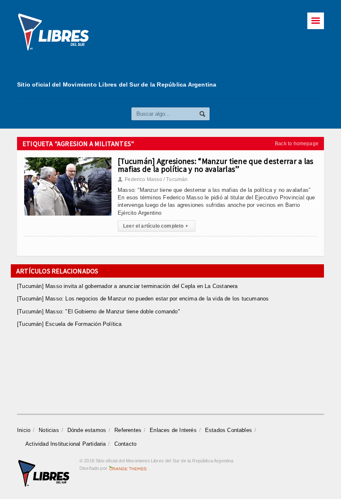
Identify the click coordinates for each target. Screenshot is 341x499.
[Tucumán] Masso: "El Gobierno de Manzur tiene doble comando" (98, 311)
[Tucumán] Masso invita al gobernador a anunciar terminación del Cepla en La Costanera (127, 286)
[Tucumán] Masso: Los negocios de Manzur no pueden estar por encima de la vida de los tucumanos (143, 298)
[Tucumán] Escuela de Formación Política (69, 324)
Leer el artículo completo (155, 226)
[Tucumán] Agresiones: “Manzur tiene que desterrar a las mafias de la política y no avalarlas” (216, 165)
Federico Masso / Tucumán (153, 179)
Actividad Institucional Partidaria (65, 444)
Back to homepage (297, 143)
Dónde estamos (86, 430)
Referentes (127, 430)
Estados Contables (228, 430)
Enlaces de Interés (173, 430)
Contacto (125, 444)
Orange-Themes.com (128, 468)
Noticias (49, 430)
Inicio (23, 430)
